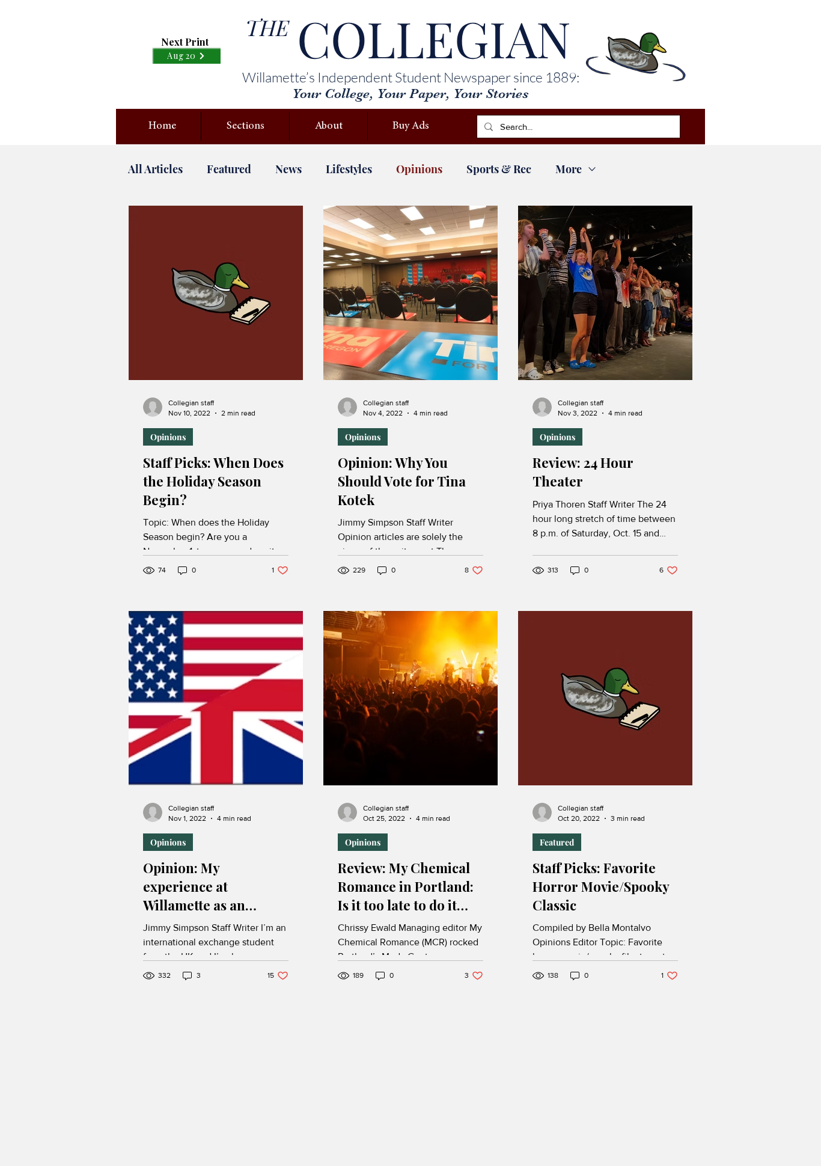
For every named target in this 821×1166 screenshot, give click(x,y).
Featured (229, 169)
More (568, 169)
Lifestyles (349, 169)
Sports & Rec (498, 169)
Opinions (419, 169)
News (288, 169)
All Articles (155, 169)
